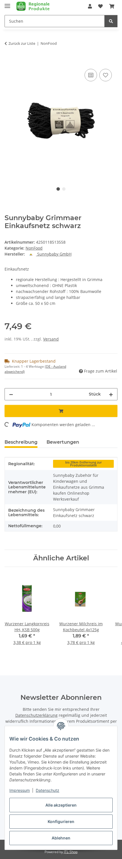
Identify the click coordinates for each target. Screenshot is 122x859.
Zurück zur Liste (22, 43)
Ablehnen (61, 837)
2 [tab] (64, 189)
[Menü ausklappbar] (7, 3)
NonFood (34, 248)
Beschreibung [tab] (21, 442)
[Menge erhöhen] (111, 394)
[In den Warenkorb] (9, 61)
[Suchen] (110, 21)
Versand (51, 339)
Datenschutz (47, 790)
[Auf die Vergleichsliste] (91, 75)
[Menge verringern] (11, 394)
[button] (90, 6)
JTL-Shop (70, 851)
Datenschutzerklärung (36, 715)
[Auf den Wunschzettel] (105, 75)
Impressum (19, 790)
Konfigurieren (61, 821)
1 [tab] (58, 189)
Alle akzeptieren (61, 805)
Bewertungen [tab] (63, 442)
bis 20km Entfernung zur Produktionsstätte (83, 463)
